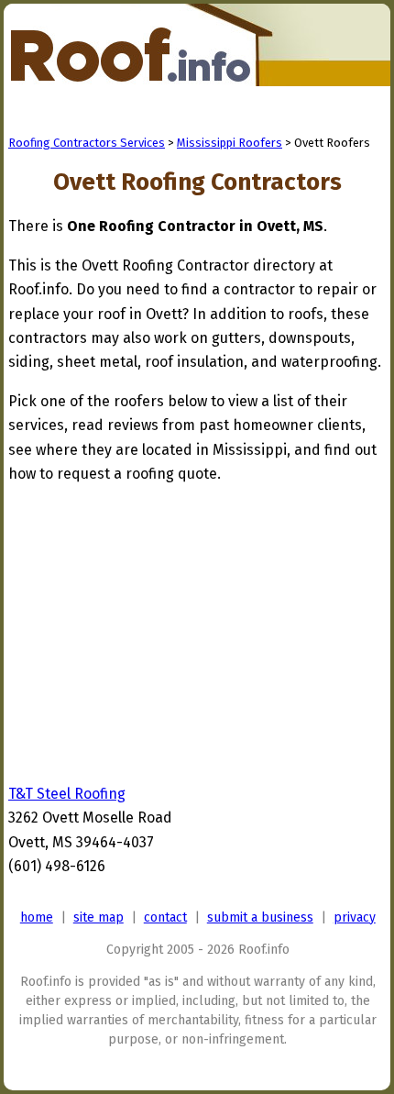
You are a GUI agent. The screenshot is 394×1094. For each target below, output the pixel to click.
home (36, 917)
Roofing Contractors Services (86, 142)
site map (98, 917)
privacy (355, 917)
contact (165, 917)
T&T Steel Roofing (67, 793)
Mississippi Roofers (229, 142)
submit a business (260, 917)
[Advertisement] (162, 629)
